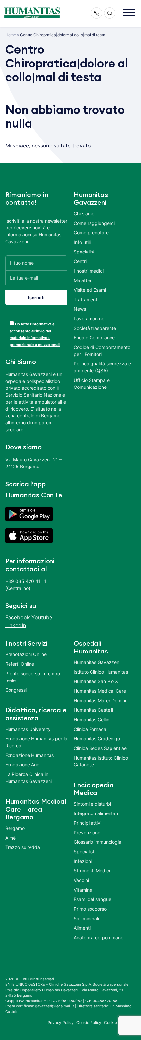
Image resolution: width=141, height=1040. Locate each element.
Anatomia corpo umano (98, 937)
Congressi (16, 690)
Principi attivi (87, 823)
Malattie (82, 280)
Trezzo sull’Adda (22, 847)
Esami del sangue (92, 899)
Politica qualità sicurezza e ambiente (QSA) (102, 367)
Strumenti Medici (92, 870)
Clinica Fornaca (90, 729)
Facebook (17, 617)
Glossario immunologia (97, 842)
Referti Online (19, 664)
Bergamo (15, 828)
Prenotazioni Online (26, 654)
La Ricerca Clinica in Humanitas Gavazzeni (28, 777)
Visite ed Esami (90, 290)
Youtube (41, 617)
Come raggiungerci (94, 223)
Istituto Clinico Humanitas (101, 672)
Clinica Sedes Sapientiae (100, 748)
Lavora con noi (89, 318)
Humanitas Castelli (93, 710)
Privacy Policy (61, 1022)
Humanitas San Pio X (96, 681)
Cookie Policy (89, 1022)
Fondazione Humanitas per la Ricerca (36, 742)
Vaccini (81, 880)
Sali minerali (86, 918)
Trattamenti (86, 299)
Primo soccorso (90, 909)
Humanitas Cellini (92, 719)
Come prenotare (91, 232)
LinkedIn (15, 625)
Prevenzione (87, 832)
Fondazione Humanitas (29, 755)
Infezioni (83, 861)
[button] (129, 13)
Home (10, 34)
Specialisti (84, 851)
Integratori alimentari (96, 813)
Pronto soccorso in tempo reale (32, 677)
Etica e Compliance (94, 337)
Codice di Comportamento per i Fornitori (102, 350)
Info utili (82, 242)
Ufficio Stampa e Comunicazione (92, 383)
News (80, 309)
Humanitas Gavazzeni (97, 662)
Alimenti (82, 928)
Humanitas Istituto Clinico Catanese (101, 761)
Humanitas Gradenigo (97, 738)
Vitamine (83, 890)
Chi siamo (84, 213)
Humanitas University (27, 729)
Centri (80, 261)
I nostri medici (89, 271)
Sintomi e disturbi (92, 804)
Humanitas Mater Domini (100, 700)
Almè (10, 837)
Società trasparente (95, 328)
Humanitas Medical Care (100, 691)
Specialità (84, 251)
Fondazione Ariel (22, 764)
